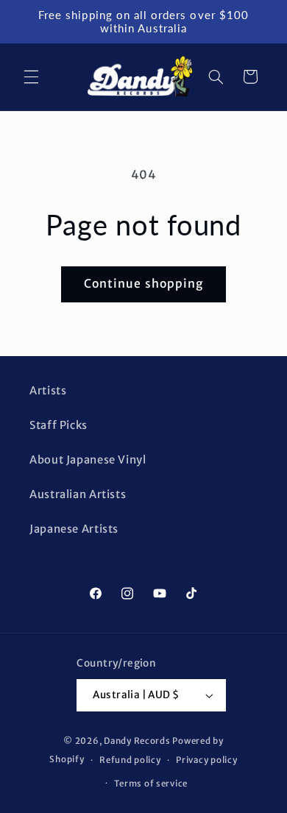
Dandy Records (137, 741)
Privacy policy (206, 760)
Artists (47, 390)
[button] (31, 76)
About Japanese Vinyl (87, 459)
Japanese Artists (73, 529)
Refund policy (130, 760)
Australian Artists (77, 494)
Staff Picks (58, 425)
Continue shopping (143, 284)
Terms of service (151, 783)
